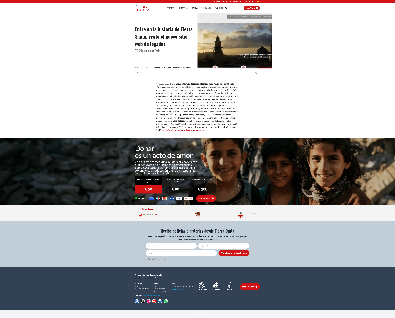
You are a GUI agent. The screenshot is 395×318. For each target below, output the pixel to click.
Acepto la (156, 259)
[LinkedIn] (160, 301)
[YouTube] (154, 301)
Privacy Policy (160, 259)
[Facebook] (137, 301)
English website (177, 289)
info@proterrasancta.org (151, 296)
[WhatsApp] (166, 301)
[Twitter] (143, 301)
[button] (258, 1)
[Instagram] (148, 301)
